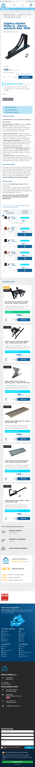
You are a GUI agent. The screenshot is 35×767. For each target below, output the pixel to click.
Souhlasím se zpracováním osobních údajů (12, 747)
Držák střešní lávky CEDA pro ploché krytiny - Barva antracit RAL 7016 (17, 382)
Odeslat (29, 747)
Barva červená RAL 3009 (13, 252)
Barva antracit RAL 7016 (13, 217)
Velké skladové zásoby (18, 548)
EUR (34, 1)
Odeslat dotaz (8, 99)
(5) (12, 109)
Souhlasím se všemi (17, 761)
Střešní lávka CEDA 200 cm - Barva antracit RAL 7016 (17, 421)
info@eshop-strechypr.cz (13, 706)
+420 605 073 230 (11, 702)
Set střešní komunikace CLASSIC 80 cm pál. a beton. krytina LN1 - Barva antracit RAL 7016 (16, 302)
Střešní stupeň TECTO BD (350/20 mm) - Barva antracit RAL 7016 (17, 342)
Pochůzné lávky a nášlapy (24, 14)
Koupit (26, 77)
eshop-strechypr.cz (10, 14)
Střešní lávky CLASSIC (9, 15)
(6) (13, 112)
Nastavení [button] (17, 764)
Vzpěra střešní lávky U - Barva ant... (12, 17)
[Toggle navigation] (32, 9)
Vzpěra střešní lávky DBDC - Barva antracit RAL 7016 (17, 501)
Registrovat (9, 1)
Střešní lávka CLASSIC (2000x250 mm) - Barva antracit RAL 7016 (16, 461)
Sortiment (5, 9)
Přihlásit (3, 1)
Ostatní (19, 15)
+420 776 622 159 (10, 701)
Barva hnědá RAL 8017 (13, 264)
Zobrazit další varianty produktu (23, 74)
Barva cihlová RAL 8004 (13, 229)
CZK (30, 1)
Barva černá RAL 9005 (13, 240)
